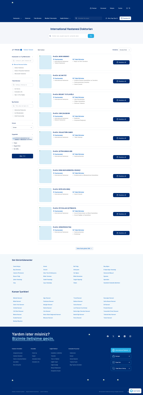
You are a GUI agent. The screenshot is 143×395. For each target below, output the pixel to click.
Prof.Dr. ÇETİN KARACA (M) (62, 151)
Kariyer (94, 8)
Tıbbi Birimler (38, 18)
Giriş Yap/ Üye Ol (113, 18)
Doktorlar (27, 18)
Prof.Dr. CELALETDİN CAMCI (63, 132)
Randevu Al (126, 18)
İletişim (112, 8)
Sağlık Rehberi (64, 18)
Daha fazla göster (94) (83, 248)
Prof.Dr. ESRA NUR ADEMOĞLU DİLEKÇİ (66, 170)
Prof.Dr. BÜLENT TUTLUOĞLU (63, 94)
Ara (91, 36)
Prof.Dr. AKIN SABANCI (61, 56)
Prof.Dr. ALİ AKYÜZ (60, 75)
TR (129, 8)
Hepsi (15, 143)
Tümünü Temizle (28, 49)
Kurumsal (103, 8)
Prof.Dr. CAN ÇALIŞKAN (61, 113)
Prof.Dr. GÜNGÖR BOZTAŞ (62, 227)
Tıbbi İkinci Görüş (121, 368)
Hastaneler (16, 18)
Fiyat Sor (118, 362)
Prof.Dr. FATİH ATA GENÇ (61, 189)
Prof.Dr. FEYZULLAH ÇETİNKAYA (64, 208)
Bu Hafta (16, 149)
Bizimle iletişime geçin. (33, 338)
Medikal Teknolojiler (51, 18)
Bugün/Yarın (17, 146)
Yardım (120, 8)
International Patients (121, 350)
